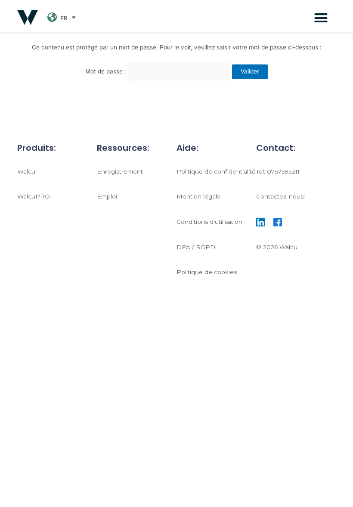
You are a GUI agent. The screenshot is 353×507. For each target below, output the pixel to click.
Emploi (107, 196)
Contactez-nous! (280, 196)
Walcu (26, 171)
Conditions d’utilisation (209, 221)
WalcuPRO (33, 196)
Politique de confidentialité (216, 171)
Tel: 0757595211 (278, 171)
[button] (321, 18)
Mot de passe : (106, 71)
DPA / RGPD (195, 247)
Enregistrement (120, 171)
